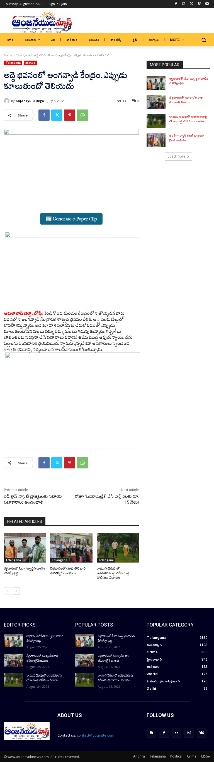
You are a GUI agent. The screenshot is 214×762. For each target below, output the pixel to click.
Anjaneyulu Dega (30, 101)
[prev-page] (7, 591)
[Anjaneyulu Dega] (7, 101)
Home (8, 55)
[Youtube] (207, 4)
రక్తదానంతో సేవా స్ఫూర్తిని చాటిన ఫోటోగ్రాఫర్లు (188, 80)
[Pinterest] (69, 115)
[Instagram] (184, 4)
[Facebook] (176, 4)
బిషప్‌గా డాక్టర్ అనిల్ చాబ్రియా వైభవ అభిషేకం (187, 137)
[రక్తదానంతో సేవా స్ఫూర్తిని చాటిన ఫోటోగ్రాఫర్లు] (25, 548)
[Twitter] (191, 4)
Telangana (23, 55)
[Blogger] (151, 733)
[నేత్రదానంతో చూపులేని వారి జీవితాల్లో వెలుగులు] (71, 548)
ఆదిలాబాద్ (30, 63)
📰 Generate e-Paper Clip (71, 218)
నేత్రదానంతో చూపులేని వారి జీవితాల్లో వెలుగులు (186, 99)
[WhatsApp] (82, 115)
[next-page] (16, 591)
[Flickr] (176, 733)
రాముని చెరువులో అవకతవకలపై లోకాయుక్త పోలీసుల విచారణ (113, 573)
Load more (176, 156)
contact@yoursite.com (95, 735)
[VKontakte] (201, 733)
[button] (203, 39)
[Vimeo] (199, 4)
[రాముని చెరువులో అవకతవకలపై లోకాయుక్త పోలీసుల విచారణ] (118, 548)
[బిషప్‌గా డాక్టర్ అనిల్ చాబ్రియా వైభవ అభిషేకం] (156, 140)
